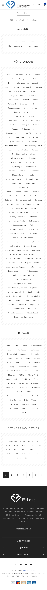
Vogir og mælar (13, 204)
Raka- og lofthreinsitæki (17, 192)
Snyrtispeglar (16, 167)
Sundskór (12, 125)
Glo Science (15, 400)
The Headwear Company (18, 396)
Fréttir (31, 42)
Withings (22, 350)
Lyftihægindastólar (17, 229)
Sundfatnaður (13, 121)
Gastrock (37, 379)
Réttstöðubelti (33, 313)
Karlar (35, 79)
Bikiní (25, 121)
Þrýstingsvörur (35, 267)
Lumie (9, 358)
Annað (38, 133)
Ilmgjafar (31, 175)
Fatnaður (34, 91)
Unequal (27, 371)
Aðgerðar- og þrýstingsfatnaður (23, 254)
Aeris (35, 367)
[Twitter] (21, 564)
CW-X (23, 412)
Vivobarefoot (36, 346)
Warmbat (36, 396)
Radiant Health (12, 379)
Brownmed (37, 387)
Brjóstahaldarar (28, 129)
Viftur (37, 196)
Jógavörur (22, 304)
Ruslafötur (33, 229)
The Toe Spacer (29, 404)
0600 (22, 441)
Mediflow (26, 379)
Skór (9, 75)
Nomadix (35, 383)
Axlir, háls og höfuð (15, 296)
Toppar (15, 129)
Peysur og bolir (17, 95)
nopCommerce (29, 570)
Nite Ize (11, 383)
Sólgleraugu (33, 137)
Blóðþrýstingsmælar (32, 204)
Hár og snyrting (17, 158)
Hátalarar (23, 171)
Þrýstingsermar (14, 271)
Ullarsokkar (29, 112)
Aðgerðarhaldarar (33, 258)
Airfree (37, 358)
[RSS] (31, 564)
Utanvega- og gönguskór (28, 83)
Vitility (21, 375)
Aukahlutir (35, 192)
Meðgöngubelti (32, 300)
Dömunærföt (11, 133)
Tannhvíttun (31, 167)
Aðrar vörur (15, 246)
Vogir (35, 212)
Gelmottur (34, 233)
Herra (37, 75)
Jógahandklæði (17, 309)
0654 (30, 441)
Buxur (35, 100)
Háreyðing (32, 158)
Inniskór (38, 87)
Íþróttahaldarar (11, 146)
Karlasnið (32, 95)
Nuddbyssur (17, 183)
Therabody (34, 350)
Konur (10, 83)
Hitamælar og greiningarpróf (23, 208)
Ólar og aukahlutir (24, 200)
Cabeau (38, 371)
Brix (26, 400)
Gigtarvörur (35, 288)
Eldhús (33, 225)
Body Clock (10, 387)
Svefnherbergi (13, 242)
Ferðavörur (37, 250)
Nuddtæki (30, 183)
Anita (28, 358)
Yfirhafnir (32, 116)
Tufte (15, 346)
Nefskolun (31, 309)
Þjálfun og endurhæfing (23, 275)
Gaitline (12, 79)
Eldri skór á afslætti (18, 91)
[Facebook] (16, 564)
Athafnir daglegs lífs (31, 242)
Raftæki (35, 150)
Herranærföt (26, 133)
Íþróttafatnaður (16, 141)
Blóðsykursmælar (17, 217)
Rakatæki (28, 196)
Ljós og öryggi (30, 246)
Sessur (15, 238)
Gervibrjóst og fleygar (15, 267)
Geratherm (23, 383)
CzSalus (34, 408)
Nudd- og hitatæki (13, 179)
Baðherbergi (34, 221)
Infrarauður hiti (23, 187)
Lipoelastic (13, 408)
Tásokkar (17, 112)
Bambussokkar (14, 108)
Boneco (11, 350)
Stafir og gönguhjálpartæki (17, 250)
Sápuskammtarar (18, 225)
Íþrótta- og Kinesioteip (23, 317)
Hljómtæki (11, 171)
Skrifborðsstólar (28, 238)
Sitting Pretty (33, 375)
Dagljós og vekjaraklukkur (23, 154)
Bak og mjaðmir (34, 296)
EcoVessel (20, 362)
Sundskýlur (25, 125)
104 (23, 445)
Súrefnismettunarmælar (19, 212)
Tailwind (14, 404)
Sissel (24, 346)
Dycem (19, 392)
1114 (19, 458)
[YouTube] (26, 564)
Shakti (28, 392)
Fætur (10, 300)
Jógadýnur (34, 304)
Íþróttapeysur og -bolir (32, 146)
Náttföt (26, 100)
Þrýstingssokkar (18, 116)
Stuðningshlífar (34, 292)
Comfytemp (24, 387)
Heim (15, 42)
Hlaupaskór (24, 79)
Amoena (24, 354)
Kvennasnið (14, 100)
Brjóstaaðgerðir (15, 263)
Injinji (12, 367)
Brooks (10, 362)
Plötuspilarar (18, 175)
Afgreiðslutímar (23, 529)
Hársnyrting (16, 162)
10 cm (38, 441)
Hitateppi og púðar (33, 179)
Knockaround (23, 367)
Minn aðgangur (32, 46)
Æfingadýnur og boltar (23, 284)
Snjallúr (8, 200)
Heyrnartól (35, 171)
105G (31, 450)
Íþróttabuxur (32, 141)
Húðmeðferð (30, 162)
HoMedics (35, 354)
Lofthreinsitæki (13, 196)
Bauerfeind (12, 354)
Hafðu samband (15, 46)
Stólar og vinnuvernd (17, 233)
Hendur (19, 300)
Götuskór (19, 75)
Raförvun (33, 217)
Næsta (35, 475)
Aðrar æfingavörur (23, 279)
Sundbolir (35, 121)
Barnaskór (27, 87)
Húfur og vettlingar (16, 137)
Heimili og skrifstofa (16, 221)
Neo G (24, 408)
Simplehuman (34, 362)
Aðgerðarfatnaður (14, 258)
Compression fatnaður (18, 150)
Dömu (28, 75)
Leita (23, 42)
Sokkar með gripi (31, 108)
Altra (8, 346)
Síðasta (41, 475)
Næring (11, 304)
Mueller (11, 375)
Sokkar (36, 104)
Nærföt (36, 125)
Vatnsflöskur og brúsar (17, 288)
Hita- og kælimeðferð (15, 292)
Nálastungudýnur (15, 313)
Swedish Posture (13, 371)
